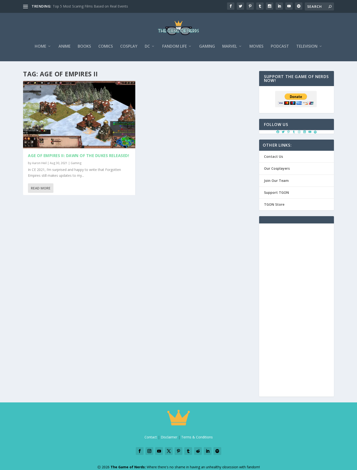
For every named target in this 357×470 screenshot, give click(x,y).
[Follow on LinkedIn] (208, 451)
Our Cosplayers (277, 168)
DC (147, 46)
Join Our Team (276, 180)
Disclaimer (169, 437)
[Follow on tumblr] (188, 451)
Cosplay (128, 46)
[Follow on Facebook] (140, 451)
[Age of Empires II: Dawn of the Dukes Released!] (79, 114)
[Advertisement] (296, 313)
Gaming (207, 46)
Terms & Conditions (197, 437)
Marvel (229, 46)
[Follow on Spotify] (217, 451)
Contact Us (273, 156)
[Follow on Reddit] (198, 451)
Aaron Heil (39, 163)
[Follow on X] (169, 451)
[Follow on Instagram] (149, 451)
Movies (256, 46)
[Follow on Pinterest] (178, 451)
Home (40, 46)
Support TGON (276, 192)
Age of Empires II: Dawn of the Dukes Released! (78, 155)
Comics (105, 46)
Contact (150, 437)
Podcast (280, 46)
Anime (64, 46)
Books (84, 46)
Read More (41, 188)
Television (306, 46)
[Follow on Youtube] (159, 451)
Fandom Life (174, 46)
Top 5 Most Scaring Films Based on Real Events (90, 6)
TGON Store (274, 204)
